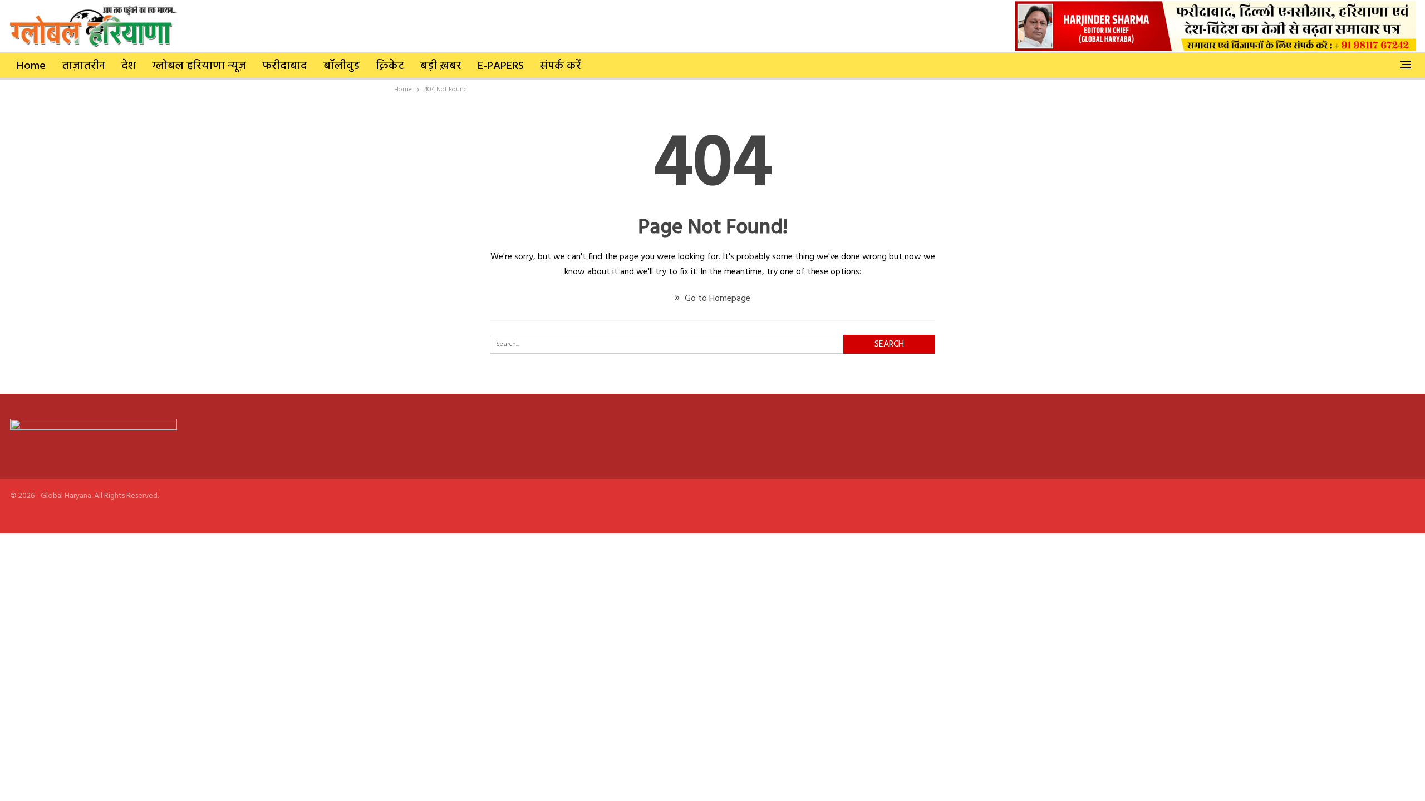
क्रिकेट (390, 66)
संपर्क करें (560, 66)
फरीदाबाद (284, 66)
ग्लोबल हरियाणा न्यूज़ (199, 66)
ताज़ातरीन (83, 66)
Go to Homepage (716, 298)
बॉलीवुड (341, 66)
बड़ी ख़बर (440, 66)
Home (31, 66)
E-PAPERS (501, 66)
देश (128, 66)
